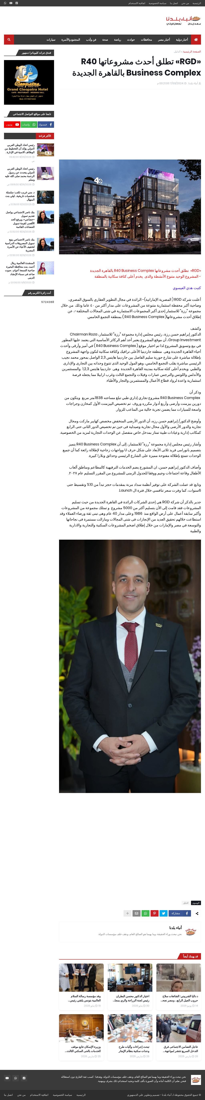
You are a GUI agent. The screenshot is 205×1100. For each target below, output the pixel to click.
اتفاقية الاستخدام (137, 3)
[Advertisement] (77, 20)
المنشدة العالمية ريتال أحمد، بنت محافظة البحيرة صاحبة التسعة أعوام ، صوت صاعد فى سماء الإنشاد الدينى (20, 270)
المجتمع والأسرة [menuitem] (70, 40)
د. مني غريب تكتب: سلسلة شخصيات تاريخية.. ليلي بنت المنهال (20, 196)
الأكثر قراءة (45, 136)
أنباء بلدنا (175, 927)
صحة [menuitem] (105, 40)
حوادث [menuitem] (131, 40)
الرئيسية (197, 3)
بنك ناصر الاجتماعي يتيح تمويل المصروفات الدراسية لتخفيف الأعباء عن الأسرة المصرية (20, 245)
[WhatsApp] (146, 913)
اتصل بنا (174, 3)
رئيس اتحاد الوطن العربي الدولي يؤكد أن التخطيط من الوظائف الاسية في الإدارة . (20, 148)
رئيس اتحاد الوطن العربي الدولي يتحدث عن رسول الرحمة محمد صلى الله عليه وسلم (20, 174)
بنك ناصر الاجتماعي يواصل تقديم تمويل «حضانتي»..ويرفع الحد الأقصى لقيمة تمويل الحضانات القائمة (20, 220)
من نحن (185, 3)
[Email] (137, 913)
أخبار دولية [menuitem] (182, 40)
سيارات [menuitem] (51, 40)
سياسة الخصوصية (157, 3)
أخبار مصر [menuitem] (164, 40)
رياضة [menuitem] (117, 40)
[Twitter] (164, 913)
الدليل (177, 51)
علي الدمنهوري (135, 1095)
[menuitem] (196, 40)
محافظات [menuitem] (146, 40)
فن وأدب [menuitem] (91, 40)
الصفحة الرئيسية (192, 51)
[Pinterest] (155, 913)
